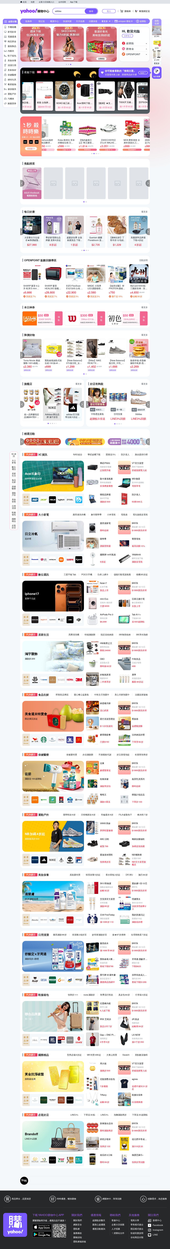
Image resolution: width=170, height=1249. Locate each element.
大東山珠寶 (111, 1054)
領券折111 (73, 994)
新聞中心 (157, 1220)
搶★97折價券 (119, 934)
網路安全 (77, 1224)
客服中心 (116, 1220)
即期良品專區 (62, 694)
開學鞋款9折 (69, 814)
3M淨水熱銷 (142, 634)
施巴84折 (143, 874)
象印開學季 (96, 514)
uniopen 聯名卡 (125, 21)
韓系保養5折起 (93, 874)
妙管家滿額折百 (99, 934)
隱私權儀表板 (79, 1241)
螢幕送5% (111, 454)
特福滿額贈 (90, 634)
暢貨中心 (54, 21)
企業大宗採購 (118, 1224)
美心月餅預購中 (122, 694)
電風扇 (124, 514)
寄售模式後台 (137, 1224)
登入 (109, 11)
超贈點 (143, 21)
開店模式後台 (137, 1228)
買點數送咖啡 (141, 1054)
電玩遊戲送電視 (140, 514)
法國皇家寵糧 (141, 694)
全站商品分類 (137, 1237)
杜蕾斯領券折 (141, 754)
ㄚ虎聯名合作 (118, 1233)
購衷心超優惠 (98, 1224)
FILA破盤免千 (125, 814)
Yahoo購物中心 (34, 11)
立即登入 (127, 35)
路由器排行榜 (141, 454)
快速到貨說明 (137, 1233)
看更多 (157, 63)
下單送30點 (89, 1114)
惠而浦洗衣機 (79, 514)
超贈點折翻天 (98, 1220)
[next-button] (148, 441)
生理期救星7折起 (139, 934)
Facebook (158, 1225)
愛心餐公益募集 (81, 694)
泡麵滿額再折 (120, 1114)
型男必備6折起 (74, 1054)
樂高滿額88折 (60, 934)
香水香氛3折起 (113, 874)
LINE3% (74, 1114)
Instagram (158, 1229)
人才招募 (116, 1228)
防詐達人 (125, 454)
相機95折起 (142, 574)
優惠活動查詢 (98, 1228)
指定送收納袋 (107, 634)
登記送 (41, 21)
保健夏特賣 (71, 754)
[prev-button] (22, 441)
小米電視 (111, 514)
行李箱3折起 (141, 994)
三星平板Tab (70, 574)
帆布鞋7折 (142, 814)
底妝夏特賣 (75, 874)
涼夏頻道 (93, 21)
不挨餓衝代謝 (105, 754)
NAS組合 (77, 454)
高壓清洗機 (74, 634)
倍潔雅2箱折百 (79, 934)
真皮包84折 (124, 994)
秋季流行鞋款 (106, 994)
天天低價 (80, 21)
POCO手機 (86, 574)
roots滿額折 (89, 994)
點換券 (29, 21)
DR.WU (129, 874)
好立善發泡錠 (123, 754)
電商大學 (135, 1220)
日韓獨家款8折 (88, 814)
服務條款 (77, 1233)
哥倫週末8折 (107, 814)
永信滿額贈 (87, 754)
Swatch (125, 1054)
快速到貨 (67, 21)
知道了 (143, 72)
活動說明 (143, 260)
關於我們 (77, 1220)
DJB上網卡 (103, 574)
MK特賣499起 (94, 1054)
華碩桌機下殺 (94, 454)
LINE (155, 1234)
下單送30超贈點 (140, 1114)
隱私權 (76, 1228)
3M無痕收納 (125, 634)
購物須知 (77, 1237)
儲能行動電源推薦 (122, 574)
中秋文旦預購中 (101, 694)
